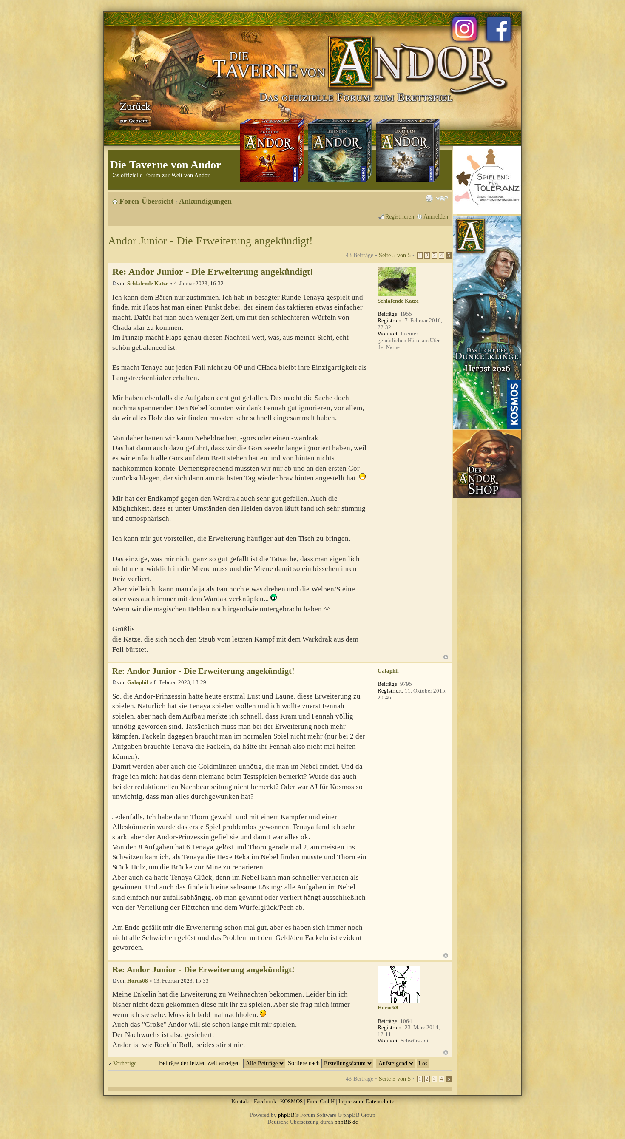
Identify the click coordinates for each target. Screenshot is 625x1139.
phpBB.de (346, 1122)
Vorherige (124, 1063)
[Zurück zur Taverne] (133, 112)
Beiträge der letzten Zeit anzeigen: (201, 1062)
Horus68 (137, 980)
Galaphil (137, 682)
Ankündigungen (205, 201)
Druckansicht (429, 198)
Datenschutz (380, 1101)
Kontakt (240, 1101)
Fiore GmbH (321, 1101)
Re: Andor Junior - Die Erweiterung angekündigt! (212, 271)
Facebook (265, 1101)
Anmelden (435, 216)
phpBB (286, 1115)
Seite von (395, 255)
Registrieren (399, 216)
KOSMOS (291, 1101)
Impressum (350, 1101)
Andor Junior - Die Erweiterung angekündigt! (210, 241)
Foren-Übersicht (146, 201)
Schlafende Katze (147, 283)
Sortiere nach (304, 1062)
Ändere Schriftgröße (442, 198)
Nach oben (445, 657)
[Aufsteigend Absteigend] (403, 1062)
